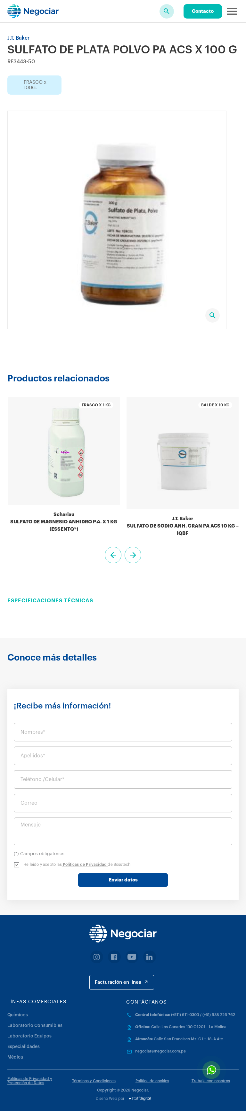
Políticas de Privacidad (85, 864)
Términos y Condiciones (94, 1081)
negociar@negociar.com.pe (160, 1051)
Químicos (17, 1015)
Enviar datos (123, 880)
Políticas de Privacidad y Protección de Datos (29, 1081)
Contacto (203, 11)
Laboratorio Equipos (29, 1036)
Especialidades (23, 1046)
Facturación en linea (118, 982)
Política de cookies (152, 1081)
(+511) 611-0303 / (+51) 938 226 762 (203, 1015)
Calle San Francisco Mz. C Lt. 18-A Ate (188, 1039)
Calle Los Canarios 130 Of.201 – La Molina (188, 1027)
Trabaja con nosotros (211, 1081)
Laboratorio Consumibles (34, 1025)
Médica (15, 1057)
